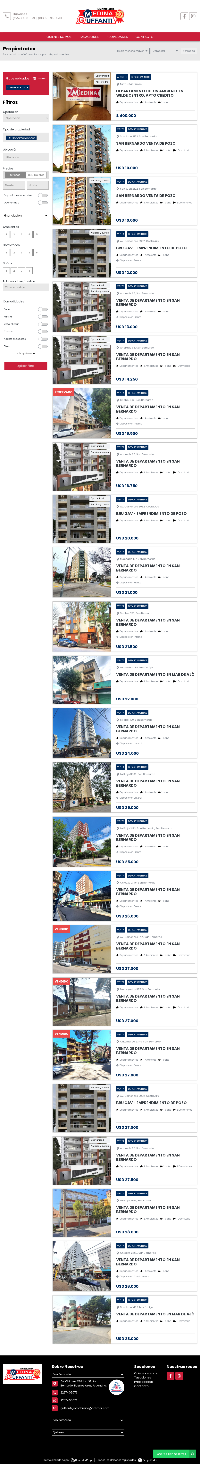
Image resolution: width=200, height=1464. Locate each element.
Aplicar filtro (26, 366)
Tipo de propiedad (16, 129)
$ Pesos (15, 175)
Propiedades (117, 37)
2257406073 (69, 1400)
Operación (10, 112)
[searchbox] (39, 138)
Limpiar (41, 78)
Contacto (145, 37)
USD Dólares (36, 175)
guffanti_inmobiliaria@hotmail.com (85, 1408)
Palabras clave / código (19, 281)
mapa (191, 51)
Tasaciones (89, 37)
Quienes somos (58, 37)
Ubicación (10, 149)
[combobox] (26, 137)
